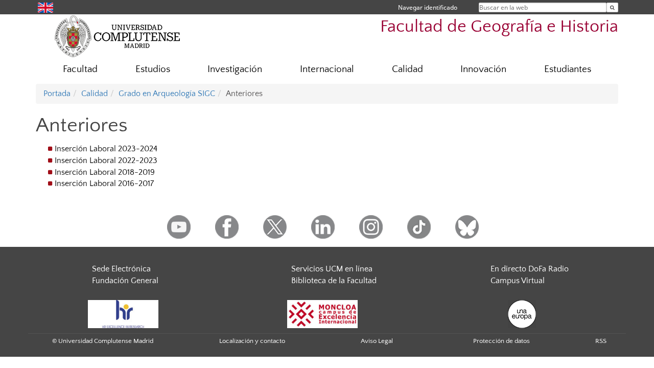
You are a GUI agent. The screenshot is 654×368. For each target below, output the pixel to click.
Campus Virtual (518, 280)
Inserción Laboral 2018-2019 (105, 172)
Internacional (327, 69)
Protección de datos (501, 340)
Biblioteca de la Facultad (334, 280)
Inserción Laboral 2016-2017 (104, 183)
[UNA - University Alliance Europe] (522, 313)
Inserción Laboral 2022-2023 (106, 160)
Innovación (483, 69)
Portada (57, 93)
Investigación (234, 69)
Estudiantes (567, 69)
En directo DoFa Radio (530, 268)
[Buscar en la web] (612, 7)
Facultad (80, 69)
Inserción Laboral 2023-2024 (106, 148)
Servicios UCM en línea (331, 268)
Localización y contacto (252, 340)
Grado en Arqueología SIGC (167, 93)
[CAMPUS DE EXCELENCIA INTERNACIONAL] (322, 313)
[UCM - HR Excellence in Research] (123, 313)
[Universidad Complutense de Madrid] (117, 35)
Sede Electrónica (121, 268)
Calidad (407, 69)
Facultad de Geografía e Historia (499, 26)
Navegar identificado (427, 7)
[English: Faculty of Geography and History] (45, 7)
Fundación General (125, 280)
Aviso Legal (377, 340)
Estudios (152, 69)
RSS (600, 340)
